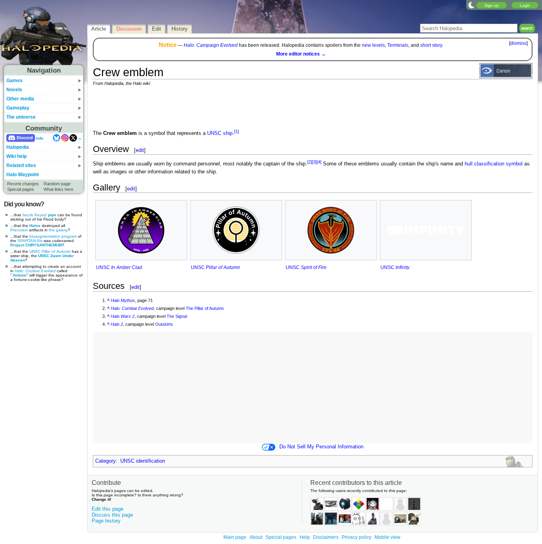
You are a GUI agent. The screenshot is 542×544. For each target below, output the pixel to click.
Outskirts (164, 324)
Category (105, 461)
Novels (14, 89)
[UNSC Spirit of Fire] (331, 230)
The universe (21, 117)
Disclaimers (325, 537)
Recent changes (23, 183)
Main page (234, 537)
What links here (58, 189)
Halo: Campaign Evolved (211, 45)
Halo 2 (117, 324)
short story (431, 45)
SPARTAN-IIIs (29, 240)
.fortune (19, 275)
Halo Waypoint (22, 174)
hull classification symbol (494, 164)
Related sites (21, 165)
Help (305, 537)
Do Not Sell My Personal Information (321, 447)
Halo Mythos (123, 300)
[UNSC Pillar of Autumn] (236, 230)
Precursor (19, 230)
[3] (314, 162)
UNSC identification (142, 461)
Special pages (20, 189)
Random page (57, 183)
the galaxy (58, 230)
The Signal (177, 316)
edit (140, 150)
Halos (34, 225)
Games (14, 80)
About (256, 537)
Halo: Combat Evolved (35, 271)
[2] (309, 162)
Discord (25, 137)
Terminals (397, 45)
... (79, 137)
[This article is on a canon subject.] (505, 70)
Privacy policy (356, 537)
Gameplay (17, 108)
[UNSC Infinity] (425, 230)
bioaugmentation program (53, 236)
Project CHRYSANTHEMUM (36, 245)
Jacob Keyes (34, 215)
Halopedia (17, 147)
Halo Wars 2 (123, 316)
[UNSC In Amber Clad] (141, 230)
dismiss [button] (518, 43)
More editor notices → (301, 54)
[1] (236, 131)
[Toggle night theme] (471, 4)
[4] (319, 162)
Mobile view (387, 537)
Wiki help (16, 156)
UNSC (50, 251)
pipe (52, 215)
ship (228, 133)
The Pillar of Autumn (205, 308)
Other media (20, 99)
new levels (373, 45)
